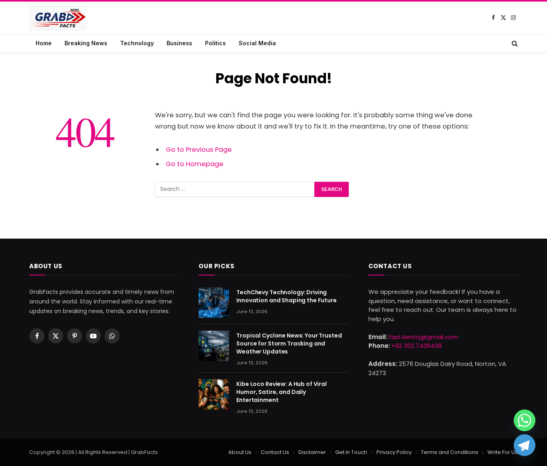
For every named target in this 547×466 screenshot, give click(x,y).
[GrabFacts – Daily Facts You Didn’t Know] (58, 18)
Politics (215, 43)
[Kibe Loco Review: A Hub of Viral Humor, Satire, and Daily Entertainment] (214, 394)
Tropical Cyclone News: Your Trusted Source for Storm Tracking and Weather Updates (289, 343)
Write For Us (502, 452)
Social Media (257, 43)
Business (179, 43)
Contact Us (275, 452)
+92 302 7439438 (416, 345)
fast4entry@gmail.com (423, 337)
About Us (239, 452)
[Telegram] (524, 445)
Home (44, 43)
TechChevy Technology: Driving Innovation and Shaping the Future (286, 296)
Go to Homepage (194, 164)
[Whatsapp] (524, 420)
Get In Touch (351, 452)
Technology (137, 43)
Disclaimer (312, 452)
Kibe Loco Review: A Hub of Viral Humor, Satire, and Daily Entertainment (281, 392)
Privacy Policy (394, 452)
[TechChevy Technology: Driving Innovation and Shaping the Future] (214, 302)
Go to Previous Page (199, 149)
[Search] (514, 43)
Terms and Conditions (449, 452)
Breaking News (85, 43)
